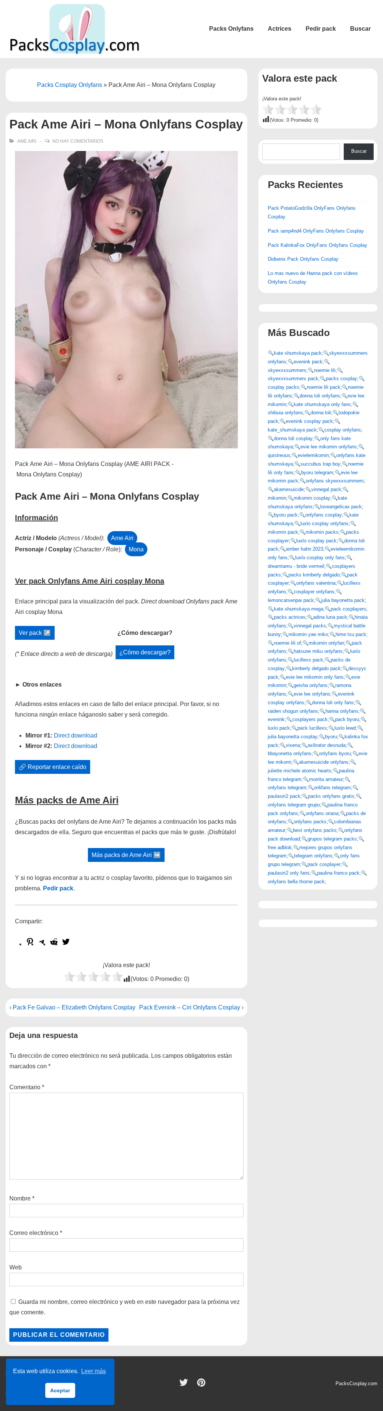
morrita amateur (326, 779)
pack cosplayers (348, 609)
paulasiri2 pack (284, 796)
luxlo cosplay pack (316, 540)
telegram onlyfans (313, 856)
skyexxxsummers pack (293, 378)
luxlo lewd (345, 728)
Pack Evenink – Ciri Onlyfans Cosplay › (191, 1007)
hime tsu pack (350, 634)
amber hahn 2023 (304, 549)
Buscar (360, 28)
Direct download (75, 735)
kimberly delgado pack (316, 668)
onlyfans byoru (335, 753)
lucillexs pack (308, 660)
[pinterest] (202, 1385)
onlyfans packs (310, 821)
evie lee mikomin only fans (315, 677)
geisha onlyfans (311, 685)
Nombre (20, 1198)
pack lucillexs (312, 728)
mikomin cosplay (312, 498)
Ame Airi (26, 141)
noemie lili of (287, 643)
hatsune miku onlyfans (318, 651)
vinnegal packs (310, 626)
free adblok (280, 847)
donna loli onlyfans (320, 396)
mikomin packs (322, 532)
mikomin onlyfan (326, 643)
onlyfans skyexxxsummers (335, 481)
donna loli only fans (333, 702)
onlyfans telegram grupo (294, 805)
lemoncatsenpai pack (291, 600)
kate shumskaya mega (298, 609)
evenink (276, 719)
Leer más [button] (93, 1371)
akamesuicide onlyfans (324, 762)
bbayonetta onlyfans (290, 753)
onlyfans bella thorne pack (296, 881)
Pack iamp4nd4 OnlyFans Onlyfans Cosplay (316, 231)
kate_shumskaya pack (292, 430)
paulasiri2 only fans (289, 873)
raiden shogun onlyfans (293, 711)
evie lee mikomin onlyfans (328, 446)
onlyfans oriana (322, 813)
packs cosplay (341, 378)
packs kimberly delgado (314, 575)
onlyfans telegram (287, 787)
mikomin (277, 498)
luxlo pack (279, 728)
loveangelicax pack (341, 506)
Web (15, 1267)
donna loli (320, 412)
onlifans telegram (332, 787)
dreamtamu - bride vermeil (296, 566)
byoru (331, 736)
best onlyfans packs (315, 830)
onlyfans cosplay (323, 515)
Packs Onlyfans (231, 28)
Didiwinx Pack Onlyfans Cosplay (303, 259)
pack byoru (347, 719)
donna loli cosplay (293, 438)
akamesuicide (289, 489)
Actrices (279, 28)
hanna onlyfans (341, 711)
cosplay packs (283, 387)
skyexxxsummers (287, 370)
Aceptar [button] (60, 1390)
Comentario (26, 1087)
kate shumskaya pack (298, 353)
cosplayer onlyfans (314, 591)
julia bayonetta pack (343, 600)
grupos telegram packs (332, 839)
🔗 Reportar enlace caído (52, 767)
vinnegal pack (326, 489)
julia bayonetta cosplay (293, 736)
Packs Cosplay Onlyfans (69, 85)
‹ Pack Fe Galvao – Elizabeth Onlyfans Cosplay (72, 1007)
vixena (293, 745)
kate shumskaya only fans (322, 404)
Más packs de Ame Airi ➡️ (126, 855)
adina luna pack (330, 617)
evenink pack (308, 361)
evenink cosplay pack (309, 421)
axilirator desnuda (326, 745)
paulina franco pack (338, 873)
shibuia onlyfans (285, 412)
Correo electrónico (33, 1233)
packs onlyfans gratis (331, 796)
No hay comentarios (77, 141)
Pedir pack (321, 28)
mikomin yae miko (308, 634)
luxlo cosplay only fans (320, 557)
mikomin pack (283, 532)
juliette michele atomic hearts (299, 770)
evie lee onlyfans (312, 694)
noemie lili (324, 370)
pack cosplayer (323, 864)
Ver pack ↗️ (35, 633)
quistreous (279, 455)
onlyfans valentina (315, 583)
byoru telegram (317, 472)
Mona (136, 549)
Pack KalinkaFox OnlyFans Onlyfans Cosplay (317, 245)
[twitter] (185, 1385)
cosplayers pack (310, 719)
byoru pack (286, 515)
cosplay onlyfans (342, 430)
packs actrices (290, 617)
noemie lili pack (323, 387)
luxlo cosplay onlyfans (324, 523)
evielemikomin (313, 455)
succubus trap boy (320, 464)
